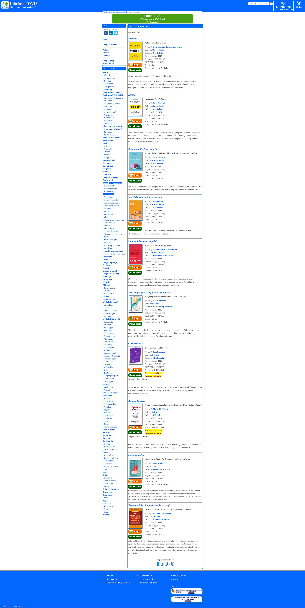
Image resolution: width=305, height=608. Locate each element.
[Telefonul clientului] (283, 3)
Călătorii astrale (110, 449)
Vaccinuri (108, 316)
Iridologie (108, 350)
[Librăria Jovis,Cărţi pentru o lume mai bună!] (5, 5)
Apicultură (108, 101)
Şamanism (108, 464)
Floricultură (109, 106)
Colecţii (106, 55)
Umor (105, 498)
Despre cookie (179, 575)
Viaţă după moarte (111, 466)
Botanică (107, 171)
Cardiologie (109, 305)
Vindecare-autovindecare (114, 254)
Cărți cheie (158, 53)
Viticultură (108, 121)
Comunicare (109, 194)
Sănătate (106, 432)
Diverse (106, 259)
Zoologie (106, 515)
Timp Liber (108, 495)
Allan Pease (158, 201)
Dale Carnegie (159, 103)
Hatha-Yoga (109, 503)
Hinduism (108, 418)
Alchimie (107, 444)
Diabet (106, 308)
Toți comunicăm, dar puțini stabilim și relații (149, 505)
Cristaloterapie (110, 333)
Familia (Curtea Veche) (163, 255)
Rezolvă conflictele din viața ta (142, 149)
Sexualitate (108, 435)
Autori (106, 50)
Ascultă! (132, 95)
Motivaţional (109, 228)
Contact (109, 575)
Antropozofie (109, 446)
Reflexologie (109, 367)
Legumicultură (110, 112)
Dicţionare (107, 257)
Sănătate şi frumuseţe (113, 245)
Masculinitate (109, 222)
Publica (155, 304)
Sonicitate (107, 438)
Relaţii (106, 237)
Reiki (106, 370)
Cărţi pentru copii (111, 177)
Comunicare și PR (161, 519)
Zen (105, 469)
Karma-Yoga (109, 506)
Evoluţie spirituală (111, 206)
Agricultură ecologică (112, 92)
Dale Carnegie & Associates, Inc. (167, 47)
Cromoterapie (109, 336)
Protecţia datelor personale (118, 583)
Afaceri (106, 72)
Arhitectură (108, 140)
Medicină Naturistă (111, 319)
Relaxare (107, 242)
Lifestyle (156, 412)
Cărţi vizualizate (110, 45)
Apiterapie (108, 325)
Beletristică (108, 166)
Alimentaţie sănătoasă (112, 126)
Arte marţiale (109, 160)
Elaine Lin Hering (161, 409)
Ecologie (106, 265)
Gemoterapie (109, 342)
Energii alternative (111, 271)
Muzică (107, 152)
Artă (105, 143)
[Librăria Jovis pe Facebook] (106, 33)
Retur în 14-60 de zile (149, 583)
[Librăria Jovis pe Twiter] (116, 33)
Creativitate (108, 197)
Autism (107, 398)
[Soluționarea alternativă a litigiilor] (186, 594)
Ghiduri (106, 285)
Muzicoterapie (110, 359)
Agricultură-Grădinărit (113, 95)
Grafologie (108, 483)
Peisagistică (109, 115)
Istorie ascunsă (109, 299)
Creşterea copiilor (111, 200)
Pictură (106, 154)
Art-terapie (108, 327)
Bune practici (109, 288)
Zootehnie (108, 123)
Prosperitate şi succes (113, 234)
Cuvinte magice (135, 343)
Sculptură (108, 157)
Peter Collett (158, 463)
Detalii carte (135, 70)
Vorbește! (132, 38)
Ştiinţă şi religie (110, 427)
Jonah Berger (159, 352)
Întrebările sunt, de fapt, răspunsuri (145, 197)
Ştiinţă (106, 475)
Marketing (108, 89)
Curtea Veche (158, 50)
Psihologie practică (161, 469)
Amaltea (156, 516)
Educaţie (106, 268)
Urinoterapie (109, 378)
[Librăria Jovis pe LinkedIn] (111, 33)
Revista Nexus (109, 430)
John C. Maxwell (162, 513)
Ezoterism (107, 279)
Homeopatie (109, 347)
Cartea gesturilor (136, 455)
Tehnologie (107, 492)
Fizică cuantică (110, 481)
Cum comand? (146, 575)
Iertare (106, 211)
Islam (106, 421)
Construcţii (108, 180)
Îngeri (106, 452)
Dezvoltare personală (162, 307)
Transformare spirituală (113, 251)
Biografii (107, 169)
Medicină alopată (110, 302)
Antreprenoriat (110, 78)
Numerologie (109, 455)
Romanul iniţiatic (111, 458)
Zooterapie (108, 381)
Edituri (106, 53)
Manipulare (108, 387)
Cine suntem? (112, 579)
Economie (108, 478)
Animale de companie (112, 137)
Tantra (106, 509)
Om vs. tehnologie (111, 231)
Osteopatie (108, 361)
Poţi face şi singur (110, 393)
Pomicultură (109, 118)
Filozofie (106, 282)
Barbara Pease (170, 249)
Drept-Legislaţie (110, 262)
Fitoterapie (108, 339)
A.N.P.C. (176, 579)
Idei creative (108, 293)
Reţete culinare (110, 135)
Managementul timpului (114, 220)
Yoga (105, 500)
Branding (107, 81)
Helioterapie (109, 344)
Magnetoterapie (110, 353)
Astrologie (107, 163)
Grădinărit (108, 109)
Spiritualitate (108, 441)
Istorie (106, 296)
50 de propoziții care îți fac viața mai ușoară (149, 292)
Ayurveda (108, 330)
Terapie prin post (111, 376)
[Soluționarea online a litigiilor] (186, 602)
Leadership (108, 84)
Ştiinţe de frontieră (111, 489)
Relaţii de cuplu (110, 240)
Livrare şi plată (146, 579)
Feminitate (108, 208)
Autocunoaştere (110, 189)
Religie (106, 410)
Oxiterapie (108, 364)
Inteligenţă (108, 214)
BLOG (105, 40)
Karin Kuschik (159, 301)
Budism (107, 413)
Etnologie (107, 276)
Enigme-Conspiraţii (111, 274)
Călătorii (107, 174)
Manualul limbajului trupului (142, 241)
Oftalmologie (109, 313)
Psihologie (107, 395)
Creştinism (108, 415)
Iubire (106, 217)
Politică (106, 384)
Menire (107, 225)
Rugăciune (108, 373)
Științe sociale (159, 358)
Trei (154, 466)
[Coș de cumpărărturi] (299, 3)
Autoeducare (109, 191)
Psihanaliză (108, 401)
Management (109, 86)
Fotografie (108, 149)
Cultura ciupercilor (112, 103)
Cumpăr (136, 65)
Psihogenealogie (110, 404)
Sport (105, 472)
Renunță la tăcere (136, 401)
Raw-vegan (108, 132)
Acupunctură (109, 322)
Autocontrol (109, 186)
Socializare (108, 248)
